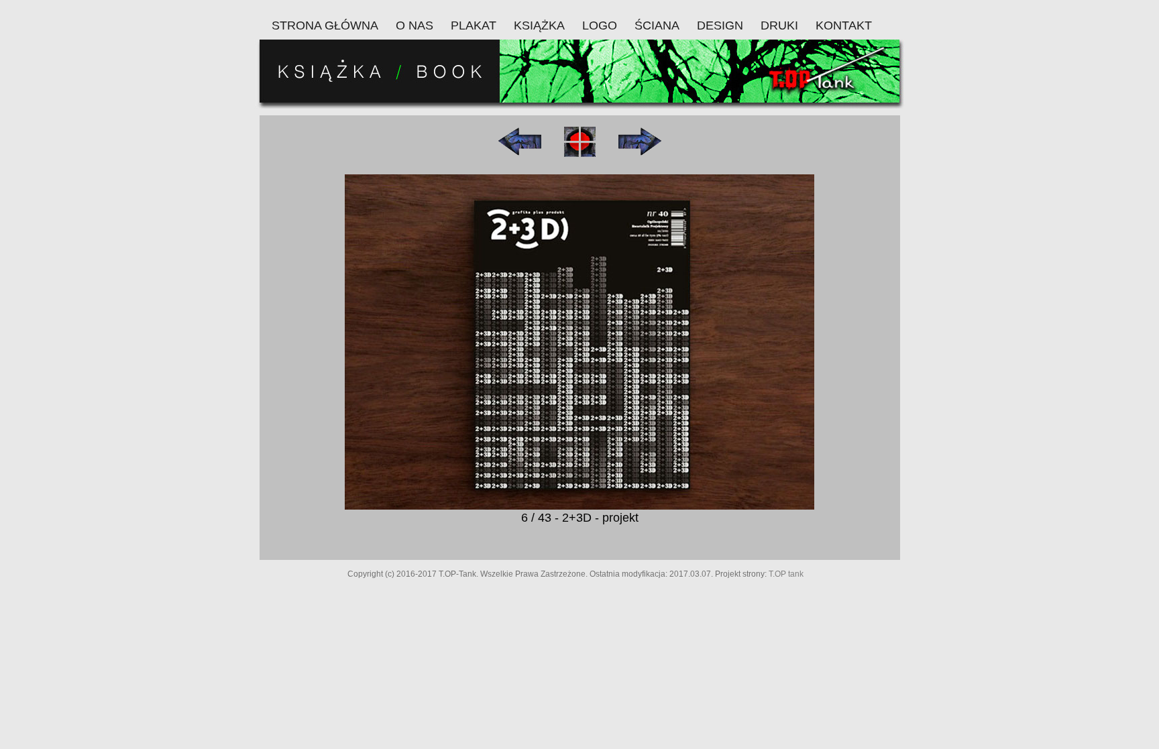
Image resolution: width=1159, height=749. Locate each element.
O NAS (414, 25)
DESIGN (720, 25)
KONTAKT (844, 25)
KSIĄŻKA (539, 25)
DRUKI (779, 25)
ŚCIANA (656, 25)
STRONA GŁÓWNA (325, 25)
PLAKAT (473, 25)
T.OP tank (786, 574)
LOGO (599, 25)
